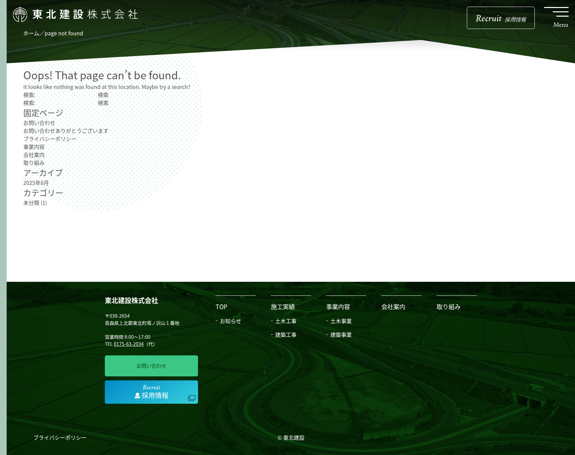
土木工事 (285, 321)
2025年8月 (36, 183)
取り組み (34, 163)
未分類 (31, 203)
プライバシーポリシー (50, 139)
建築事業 (341, 334)
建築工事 (285, 334)
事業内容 (34, 147)
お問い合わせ (39, 123)
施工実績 (283, 306)
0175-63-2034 (129, 343)
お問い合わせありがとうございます (65, 131)
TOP (221, 306)
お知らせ (230, 321)
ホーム (31, 33)
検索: (29, 95)
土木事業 (341, 321)
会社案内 (34, 155)
